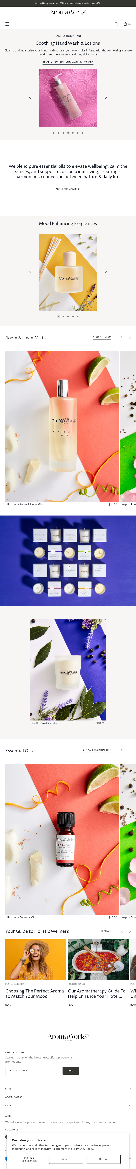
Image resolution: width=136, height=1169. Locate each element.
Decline (103, 1159)
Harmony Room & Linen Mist (25, 504)
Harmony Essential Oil (20, 917)
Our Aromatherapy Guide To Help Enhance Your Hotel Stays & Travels (97, 996)
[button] (116, 24)
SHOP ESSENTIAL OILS (68, 62)
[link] (68, 98)
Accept (66, 1159)
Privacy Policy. (85, 1149)
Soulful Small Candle (44, 723)
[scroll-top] (130, 1163)
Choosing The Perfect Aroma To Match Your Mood (34, 993)
